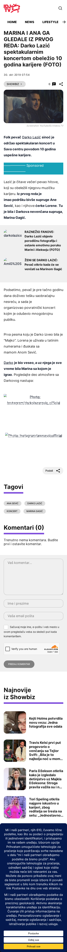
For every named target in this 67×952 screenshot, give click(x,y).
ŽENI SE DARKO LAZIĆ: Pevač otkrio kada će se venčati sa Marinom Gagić (43, 264)
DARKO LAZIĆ (34, 503)
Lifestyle (50, 22)
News (29, 22)
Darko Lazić (31, 137)
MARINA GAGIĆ (34, 511)
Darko (8, 363)
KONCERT (12, 511)
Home (12, 22)
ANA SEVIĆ (12, 503)
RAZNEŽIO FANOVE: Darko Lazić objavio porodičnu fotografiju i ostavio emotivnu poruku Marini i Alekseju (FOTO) (43, 241)
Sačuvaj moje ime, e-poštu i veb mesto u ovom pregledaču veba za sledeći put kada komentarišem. (31, 631)
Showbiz (13, 84)
